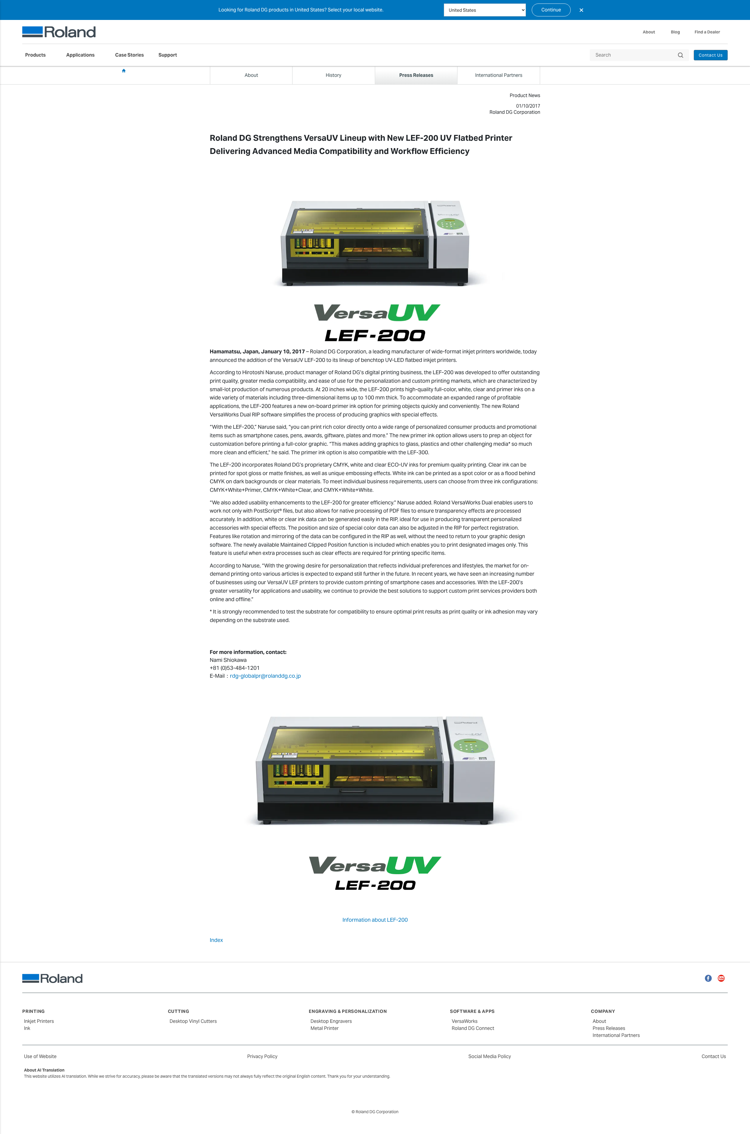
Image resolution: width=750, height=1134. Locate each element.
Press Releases (144, 71)
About (599, 1021)
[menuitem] (38, 55)
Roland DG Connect (473, 1028)
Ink (27, 1028)
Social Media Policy (489, 1056)
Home (123, 70)
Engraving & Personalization (348, 1011)
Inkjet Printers (39, 1021)
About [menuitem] (649, 32)
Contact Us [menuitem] (711, 55)
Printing (33, 1011)
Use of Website (40, 1056)
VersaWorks (465, 1021)
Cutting (178, 1011)
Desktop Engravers (331, 1021)
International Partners (616, 1035)
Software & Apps (472, 1011)
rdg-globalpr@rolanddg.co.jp (265, 675)
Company (603, 1011)
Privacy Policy (262, 1056)
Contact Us (714, 1056)
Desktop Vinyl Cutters (193, 1021)
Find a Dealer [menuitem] (707, 32)
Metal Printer (325, 1028)
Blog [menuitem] (675, 32)
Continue (551, 10)
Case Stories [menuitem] (129, 55)
